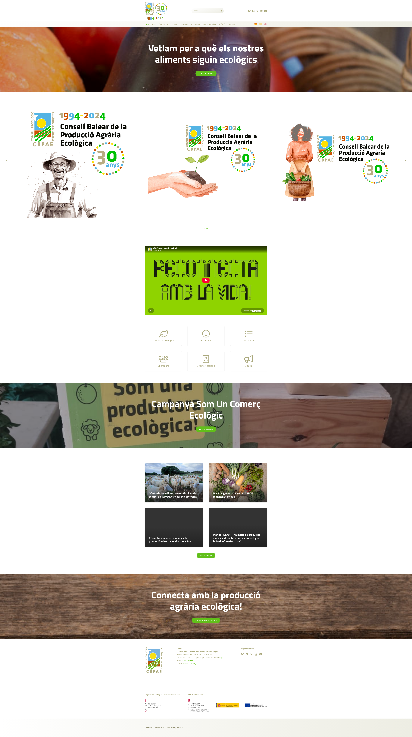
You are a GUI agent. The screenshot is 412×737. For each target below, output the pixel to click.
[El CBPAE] (206, 336)
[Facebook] (253, 11)
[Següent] (405, 159)
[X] (257, 11)
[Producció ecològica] (163, 336)
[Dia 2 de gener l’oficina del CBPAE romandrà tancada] (238, 482)
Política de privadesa (175, 727)
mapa (221, 657)
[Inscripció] (248, 336)
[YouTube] (265, 11)
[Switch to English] (265, 24)
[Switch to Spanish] (261, 24)
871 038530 (189, 660)
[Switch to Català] (256, 24)
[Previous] (6, 159)
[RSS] (249, 11)
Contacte (148, 727)
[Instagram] (261, 11)
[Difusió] (248, 361)
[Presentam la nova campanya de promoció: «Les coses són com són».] (174, 527)
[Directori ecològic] (206, 361)
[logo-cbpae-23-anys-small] (156, 11)
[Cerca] (221, 10)
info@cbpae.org (189, 663)
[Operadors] (163, 361)
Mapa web (159, 727)
